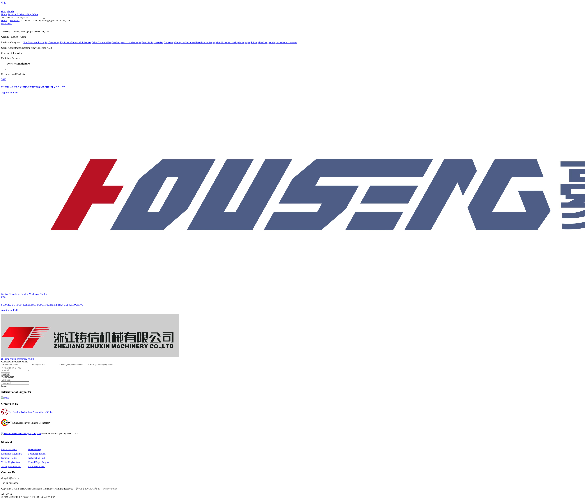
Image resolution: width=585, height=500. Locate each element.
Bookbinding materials (152, 42)
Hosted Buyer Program (39, 462)
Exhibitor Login (9, 458)
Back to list (6, 23)
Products (12, 14)
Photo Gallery (34, 449)
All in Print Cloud (36, 466)
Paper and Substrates (81, 42)
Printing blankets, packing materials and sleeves (274, 42)
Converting (169, 42)
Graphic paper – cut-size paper (126, 42)
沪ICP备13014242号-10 (88, 488)
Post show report (9, 449)
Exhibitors (22, 14)
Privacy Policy (110, 488)
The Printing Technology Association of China (30, 412)
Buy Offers (32, 14)
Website (10, 11)
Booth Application (37, 453)
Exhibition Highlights (11, 453)
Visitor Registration (10, 462)
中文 (3, 2)
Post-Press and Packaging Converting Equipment (47, 42)
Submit (5, 374)
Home (4, 14)
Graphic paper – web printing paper (233, 42)
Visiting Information (11, 466)
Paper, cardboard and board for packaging (195, 42)
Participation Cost (36, 458)
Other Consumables (101, 42)
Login (4, 386)
